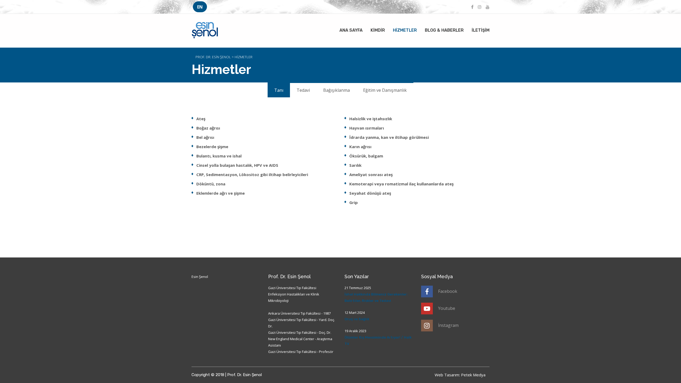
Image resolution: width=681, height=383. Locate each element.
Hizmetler (405, 30)
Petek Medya (473, 374)
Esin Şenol (200, 276)
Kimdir (378, 30)
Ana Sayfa (351, 30)
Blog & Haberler (444, 30)
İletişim (480, 30)
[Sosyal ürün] (472, 7)
